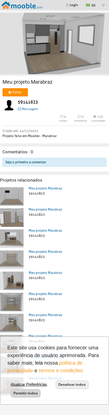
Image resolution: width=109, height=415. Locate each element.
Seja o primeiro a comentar (25, 162)
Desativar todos (72, 384)
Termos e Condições (61, 370)
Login (73, 4)
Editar (17, 92)
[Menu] (103, 5)
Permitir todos (25, 393)
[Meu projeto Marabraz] (12, 196)
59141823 (28, 102)
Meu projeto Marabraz (45, 188)
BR (93, 4)
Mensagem (29, 109)
